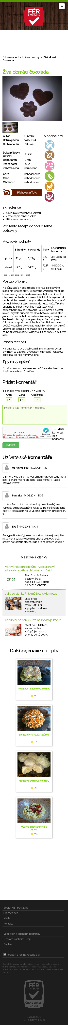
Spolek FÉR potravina (15, 907)
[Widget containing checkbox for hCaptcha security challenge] (27, 432)
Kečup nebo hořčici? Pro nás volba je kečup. (33, 620)
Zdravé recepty (11, 57)
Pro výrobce (10, 913)
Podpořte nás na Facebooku (22, 954)
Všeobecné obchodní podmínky (21, 934)
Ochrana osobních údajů (17, 939)
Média (6, 918)
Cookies (7, 944)
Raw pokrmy (32, 57)
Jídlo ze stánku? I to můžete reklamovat (31, 593)
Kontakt (8, 923)
